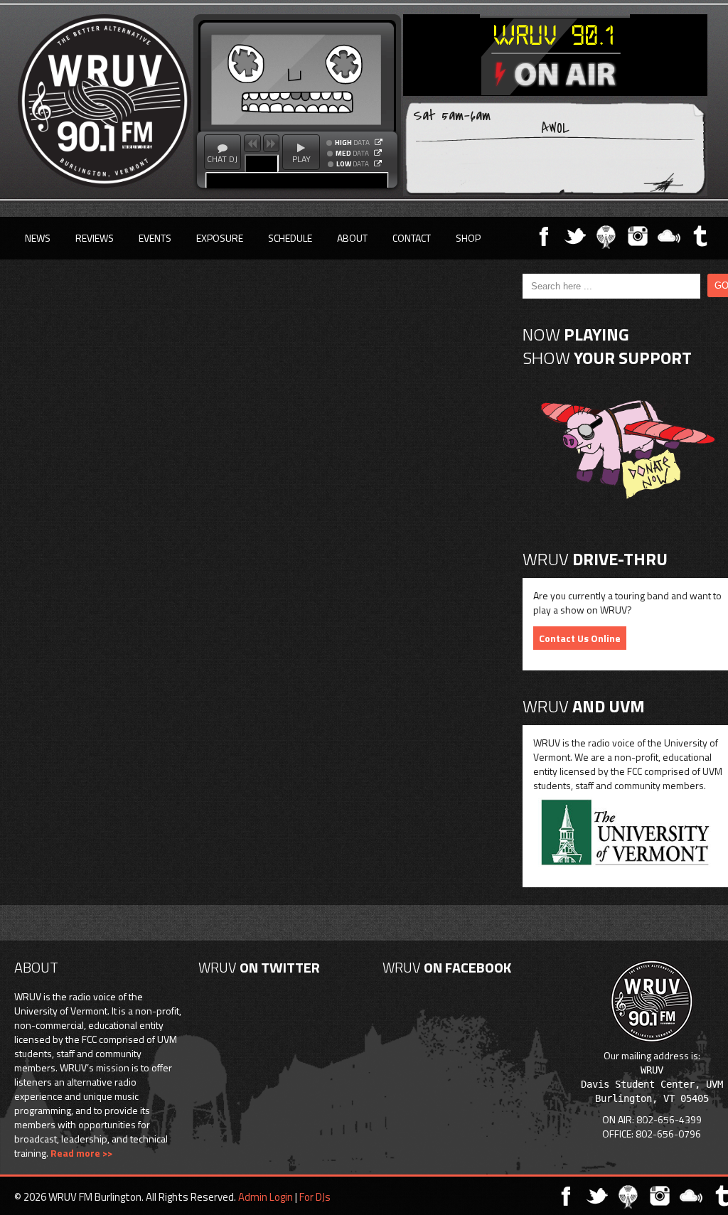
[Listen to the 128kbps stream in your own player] (378, 153)
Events (155, 237)
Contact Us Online (580, 638)
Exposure (219, 237)
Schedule (290, 237)
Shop (468, 237)
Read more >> (81, 1152)
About (352, 237)
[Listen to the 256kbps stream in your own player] (378, 142)
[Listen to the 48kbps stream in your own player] (378, 163)
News (37, 237)
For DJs (315, 1197)
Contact (411, 237)
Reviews (94, 237)
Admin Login (265, 1197)
